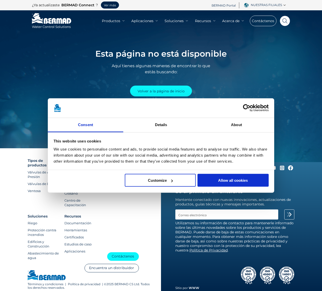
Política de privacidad (84, 284)
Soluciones (174, 21)
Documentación (77, 223)
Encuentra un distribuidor (111, 268)
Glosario (71, 193)
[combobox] (269, 5)
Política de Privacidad (208, 250)
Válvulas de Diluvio (43, 184)
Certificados (74, 237)
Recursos (203, 21)
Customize (157, 180)
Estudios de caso (78, 244)
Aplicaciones (142, 21)
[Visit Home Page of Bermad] (47, 275)
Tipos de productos (37, 162)
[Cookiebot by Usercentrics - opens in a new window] (247, 108)
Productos (111, 21)
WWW (194, 288)
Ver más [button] (110, 5)
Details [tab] (161, 124)
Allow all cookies (233, 180)
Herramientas (75, 230)
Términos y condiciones (46, 284)
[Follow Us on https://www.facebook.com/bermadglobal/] (290, 169)
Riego (32, 223)
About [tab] (236, 124)
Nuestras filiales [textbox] (266, 5)
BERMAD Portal (224, 5)
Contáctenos (263, 21)
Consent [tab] (85, 124)
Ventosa (34, 191)
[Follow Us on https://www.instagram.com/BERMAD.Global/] (282, 169)
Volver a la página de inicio (161, 91)
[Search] (283, 21)
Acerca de (230, 21)
